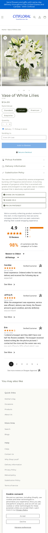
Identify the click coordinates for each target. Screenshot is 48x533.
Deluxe (22, 110)
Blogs (7, 434)
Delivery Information (13, 465)
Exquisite (8, 116)
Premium (35, 110)
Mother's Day (10, 399)
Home (4, 30)
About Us (8, 415)
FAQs (7, 449)
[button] (34, 17)
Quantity (5, 120)
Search (7, 429)
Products (8, 409)
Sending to (10, 133)
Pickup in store (21, 129)
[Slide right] (29, 90)
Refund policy (10, 475)
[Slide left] (18, 90)
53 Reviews (16, 237)
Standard (8, 110)
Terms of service (11, 485)
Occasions (9, 404)
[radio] (34, 228)
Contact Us (9, 454)
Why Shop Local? (12, 459)
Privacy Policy (22, 510)
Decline (23, 522)
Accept (23, 516)
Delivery (8, 129)
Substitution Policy (12, 480)
